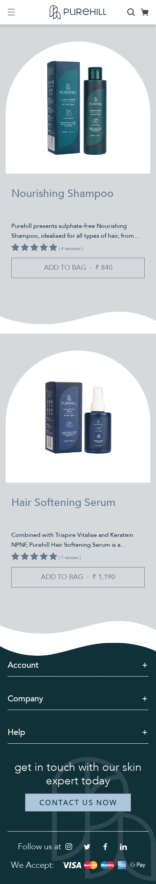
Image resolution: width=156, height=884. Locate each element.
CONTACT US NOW (78, 802)
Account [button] (23, 665)
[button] (16, 12)
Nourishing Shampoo (62, 193)
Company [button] (25, 698)
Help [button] (16, 732)
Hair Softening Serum (63, 502)
